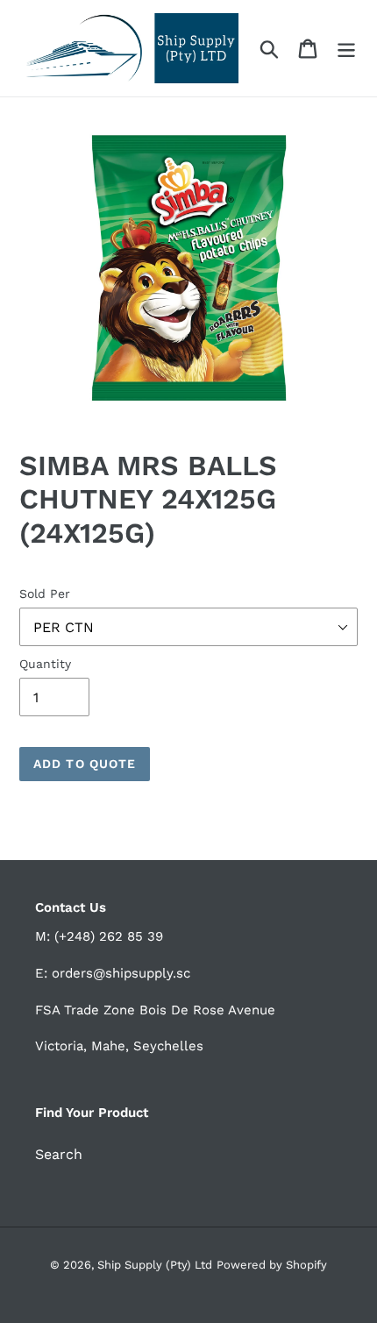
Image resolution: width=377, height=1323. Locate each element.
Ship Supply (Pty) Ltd (154, 1264)
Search (58, 1154)
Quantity (45, 664)
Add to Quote (84, 764)
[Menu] (346, 48)
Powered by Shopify (272, 1264)
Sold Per (44, 594)
